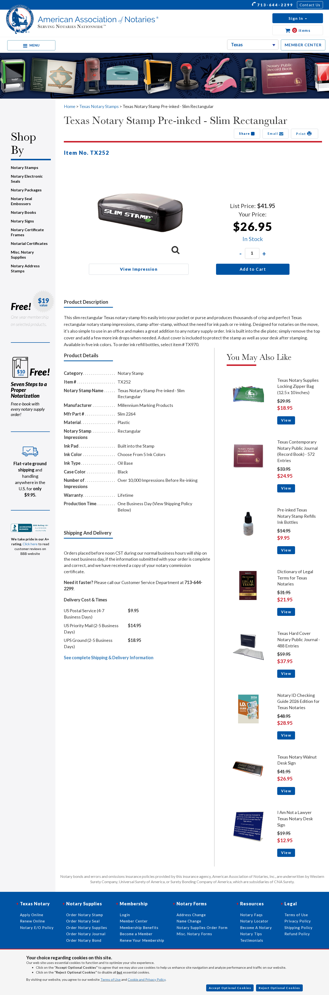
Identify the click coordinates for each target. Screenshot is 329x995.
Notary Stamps (24, 167)
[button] (297, 18)
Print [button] (301, 134)
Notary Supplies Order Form (202, 927)
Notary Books (23, 212)
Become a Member (136, 934)
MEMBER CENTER (303, 44)
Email (273, 133)
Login (125, 915)
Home (69, 106)
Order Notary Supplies (86, 927)
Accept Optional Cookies (230, 988)
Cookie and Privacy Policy (146, 979)
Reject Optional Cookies (279, 988)
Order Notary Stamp (84, 915)
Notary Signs (22, 221)
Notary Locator (254, 921)
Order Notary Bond (83, 940)
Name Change (189, 921)
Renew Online (32, 921)
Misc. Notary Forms (194, 934)
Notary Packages (26, 190)
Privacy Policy (297, 921)
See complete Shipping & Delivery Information (108, 657)
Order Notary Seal (83, 921)
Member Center (134, 921)
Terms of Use (110, 979)
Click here (30, 544)
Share (245, 133)
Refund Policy (297, 934)
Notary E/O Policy (37, 927)
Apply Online (31, 915)
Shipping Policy (298, 927)
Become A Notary (256, 927)
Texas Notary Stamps (99, 106)
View (286, 420)
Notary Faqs (251, 915)
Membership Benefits (139, 927)
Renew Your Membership (142, 940)
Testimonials (251, 940)
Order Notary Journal (85, 934)
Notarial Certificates (29, 243)
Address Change (191, 915)
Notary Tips (251, 934)
